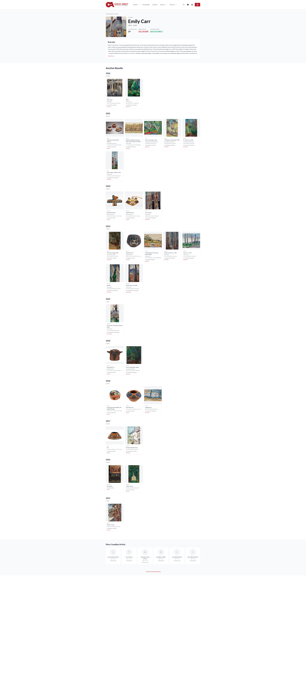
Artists (116, 14)
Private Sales (146, 4)
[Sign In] (192, 4)
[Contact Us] (187, 4)
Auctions (154, 4)
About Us (172, 4)
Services (162, 4)
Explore (135, 4)
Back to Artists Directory (154, 571)
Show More (110, 56)
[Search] (183, 4)
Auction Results (110, 14)
